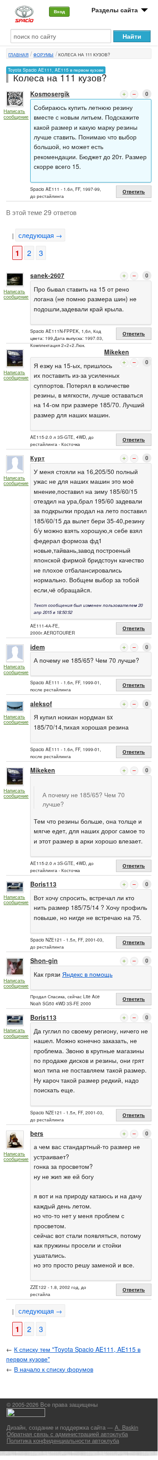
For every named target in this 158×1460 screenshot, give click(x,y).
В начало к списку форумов (53, 1369)
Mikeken (116, 351)
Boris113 (43, 884)
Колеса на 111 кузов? (84, 54)
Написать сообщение (16, 113)
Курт (37, 457)
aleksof (41, 703)
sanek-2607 (47, 275)
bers (36, 1133)
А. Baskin (126, 1427)
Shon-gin (44, 960)
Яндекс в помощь (87, 974)
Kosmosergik (50, 93)
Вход (59, 11)
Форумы (43, 54)
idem (37, 646)
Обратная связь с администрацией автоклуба (67, 1434)
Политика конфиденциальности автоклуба (63, 1441)
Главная (18, 54)
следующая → (40, 235)
